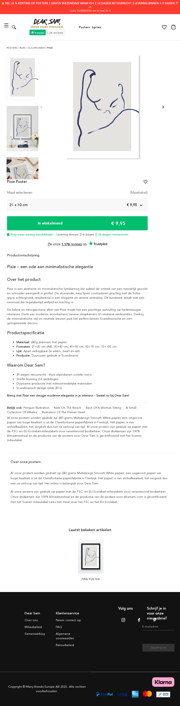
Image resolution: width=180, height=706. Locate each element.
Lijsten (96, 27)
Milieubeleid (33, 627)
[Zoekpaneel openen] (14, 27)
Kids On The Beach (67, 408)
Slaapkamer (36, 47)
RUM (23, 47)
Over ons (31, 620)
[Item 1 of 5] (102, 107)
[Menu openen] (7, 27)
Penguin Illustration (36, 408)
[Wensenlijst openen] (164, 27)
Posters (84, 27)
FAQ (59, 627)
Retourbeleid (65, 645)
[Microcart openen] (173, 27)
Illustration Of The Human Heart (63, 412)
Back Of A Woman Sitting (103, 408)
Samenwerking (35, 634)
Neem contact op (68, 620)
